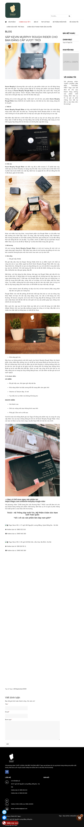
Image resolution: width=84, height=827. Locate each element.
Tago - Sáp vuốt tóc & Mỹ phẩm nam (69, 816)
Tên (6, 704)
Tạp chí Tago (8, 689)
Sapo (15, 825)
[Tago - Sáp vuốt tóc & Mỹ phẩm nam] (12, 10)
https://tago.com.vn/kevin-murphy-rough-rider (25, 501)
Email (7, 712)
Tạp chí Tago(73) (67, 42)
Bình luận (8, 719)
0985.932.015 (23, 790)
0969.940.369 (23, 793)
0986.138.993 (29, 804)
